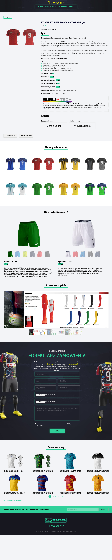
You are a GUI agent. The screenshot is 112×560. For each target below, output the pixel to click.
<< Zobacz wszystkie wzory (13, 500)
